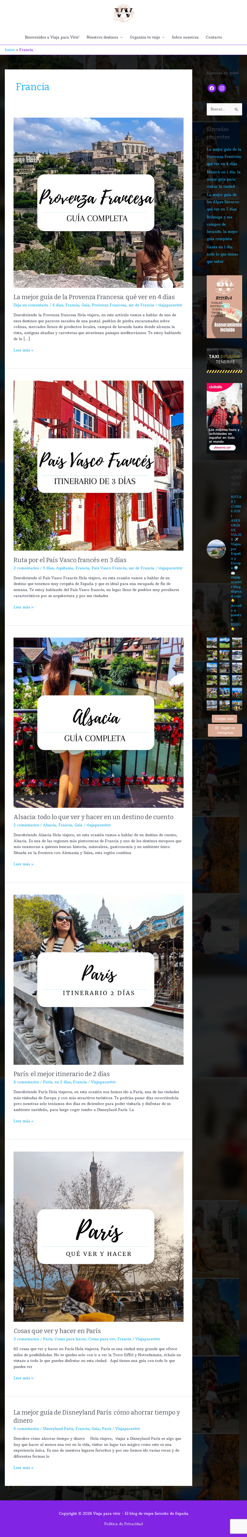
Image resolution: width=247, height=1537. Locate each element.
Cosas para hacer (70, 1339)
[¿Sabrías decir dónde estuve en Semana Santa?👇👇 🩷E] (212, 706)
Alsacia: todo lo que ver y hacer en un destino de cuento (93, 817)
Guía (85, 305)
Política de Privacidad (123, 1524)
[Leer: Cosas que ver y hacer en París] (99, 1236)
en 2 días (63, 1082)
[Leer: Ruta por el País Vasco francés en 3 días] (99, 465)
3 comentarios (26, 1339)
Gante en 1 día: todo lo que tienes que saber (222, 254)
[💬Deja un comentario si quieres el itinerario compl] (212, 655)
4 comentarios (26, 1082)
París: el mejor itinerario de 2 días (62, 1074)
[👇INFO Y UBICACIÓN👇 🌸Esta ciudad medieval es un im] (237, 693)
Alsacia (49, 825)
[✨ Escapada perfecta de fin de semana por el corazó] (225, 655)
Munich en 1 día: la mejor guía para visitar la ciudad (223, 179)
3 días (48, 568)
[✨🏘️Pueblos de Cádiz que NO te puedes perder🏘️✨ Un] (237, 655)
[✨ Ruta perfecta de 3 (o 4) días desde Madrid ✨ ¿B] (212, 668)
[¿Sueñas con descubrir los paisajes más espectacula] (225, 643)
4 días (57, 305)
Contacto (214, 37)
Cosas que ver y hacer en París (57, 1331)
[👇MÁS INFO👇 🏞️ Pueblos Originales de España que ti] (212, 680)
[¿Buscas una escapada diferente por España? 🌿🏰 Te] (237, 643)
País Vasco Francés (109, 568)
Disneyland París (58, 1428)
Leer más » (24, 349)
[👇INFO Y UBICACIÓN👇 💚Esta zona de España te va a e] (225, 668)
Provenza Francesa (109, 305)
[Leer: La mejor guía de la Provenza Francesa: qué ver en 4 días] (99, 202)
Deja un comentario (31, 305)
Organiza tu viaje (145, 37)
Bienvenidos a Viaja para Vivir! (52, 37)
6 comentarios (26, 1428)
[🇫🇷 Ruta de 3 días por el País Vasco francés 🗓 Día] (225, 680)
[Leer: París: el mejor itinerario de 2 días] (99, 979)
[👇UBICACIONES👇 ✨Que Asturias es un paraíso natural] (237, 680)
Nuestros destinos (102, 37)
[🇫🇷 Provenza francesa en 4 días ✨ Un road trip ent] (212, 643)
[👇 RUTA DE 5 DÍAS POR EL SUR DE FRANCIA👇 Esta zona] (237, 668)
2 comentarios (26, 568)
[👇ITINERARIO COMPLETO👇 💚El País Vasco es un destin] (225, 693)
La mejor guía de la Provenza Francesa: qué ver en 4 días (94, 297)
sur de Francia (141, 305)
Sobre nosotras (185, 37)
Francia (72, 305)
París (47, 1082)
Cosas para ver (101, 1339)
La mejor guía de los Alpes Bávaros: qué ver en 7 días (223, 201)
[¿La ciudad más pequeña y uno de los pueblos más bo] (225, 706)
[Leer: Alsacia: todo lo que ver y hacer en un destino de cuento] (99, 722)
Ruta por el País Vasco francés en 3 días (70, 560)
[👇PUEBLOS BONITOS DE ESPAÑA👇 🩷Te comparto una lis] (212, 693)
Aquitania (64, 568)
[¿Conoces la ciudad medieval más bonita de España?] (237, 706)
